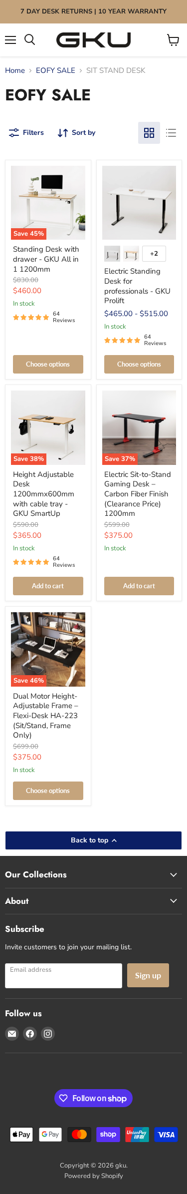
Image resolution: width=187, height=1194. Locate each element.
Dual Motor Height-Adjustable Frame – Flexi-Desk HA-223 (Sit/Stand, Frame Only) (45, 716)
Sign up (148, 975)
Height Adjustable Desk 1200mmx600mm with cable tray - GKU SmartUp (43, 494)
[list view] (171, 133)
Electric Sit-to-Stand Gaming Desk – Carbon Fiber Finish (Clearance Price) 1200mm (137, 494)
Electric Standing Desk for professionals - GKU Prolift (137, 286)
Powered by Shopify (93, 1176)
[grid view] (149, 133)
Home (15, 70)
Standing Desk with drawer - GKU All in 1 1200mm (46, 259)
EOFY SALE (55, 70)
